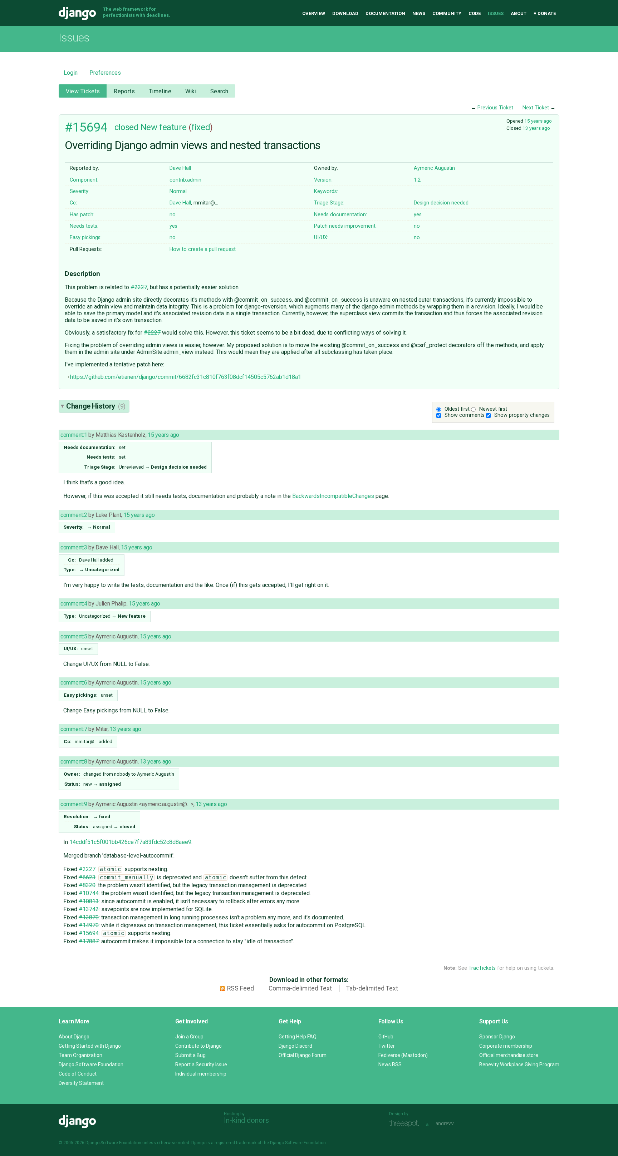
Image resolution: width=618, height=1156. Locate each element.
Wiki (191, 91)
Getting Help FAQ (298, 1036)
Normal (178, 191)
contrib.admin (185, 180)
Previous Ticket (495, 108)
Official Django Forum (303, 1055)
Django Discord (295, 1046)
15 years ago (538, 121)
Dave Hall (180, 168)
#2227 (139, 287)
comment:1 (73, 434)
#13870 (89, 917)
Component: (84, 180)
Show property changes (522, 415)
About (518, 13)
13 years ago (536, 128)
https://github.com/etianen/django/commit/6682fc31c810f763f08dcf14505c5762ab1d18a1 (185, 377)
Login (71, 72)
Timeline (160, 91)
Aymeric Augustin (434, 168)
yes (418, 215)
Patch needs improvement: (345, 226)
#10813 (89, 901)
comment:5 (73, 636)
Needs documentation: (340, 215)
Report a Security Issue (201, 1064)
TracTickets (482, 968)
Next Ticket (536, 108)
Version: (323, 180)
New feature (163, 127)
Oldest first (457, 409)
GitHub (385, 1036)
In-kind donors (246, 1120)
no (173, 215)
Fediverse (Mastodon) (403, 1055)
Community (446, 13)
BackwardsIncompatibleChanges (333, 496)
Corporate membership (505, 1046)
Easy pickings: (86, 237)
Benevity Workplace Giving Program (519, 1064)
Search (219, 91)
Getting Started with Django (90, 1046)
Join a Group (189, 1036)
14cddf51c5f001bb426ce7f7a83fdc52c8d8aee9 (130, 842)
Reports (124, 91)
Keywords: (326, 191)
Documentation (385, 13)
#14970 (89, 925)
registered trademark (235, 1142)
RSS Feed (240, 988)
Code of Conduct (78, 1074)
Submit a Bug (190, 1055)
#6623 (87, 877)
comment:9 (73, 804)
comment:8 (73, 761)
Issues (496, 13)
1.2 (417, 180)
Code (475, 13)
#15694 (86, 127)
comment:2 (73, 515)
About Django (74, 1036)
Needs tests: (84, 226)
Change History (96, 406)
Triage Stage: (329, 203)
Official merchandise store (508, 1055)
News (418, 13)
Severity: (79, 191)
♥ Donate (545, 13)
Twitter (386, 1046)
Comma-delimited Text (300, 988)
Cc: (73, 203)
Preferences (105, 72)
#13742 (89, 909)
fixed (200, 127)
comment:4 (73, 603)
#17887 (89, 941)
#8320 (87, 885)
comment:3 (73, 547)
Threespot (406, 1124)
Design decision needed (441, 203)
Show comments (465, 415)
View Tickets (83, 91)
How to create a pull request (203, 249)
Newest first (493, 409)
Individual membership (200, 1074)
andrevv (453, 1124)
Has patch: (82, 215)
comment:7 (73, 729)
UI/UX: (321, 237)
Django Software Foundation (91, 1064)
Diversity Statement (81, 1083)
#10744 (89, 893)
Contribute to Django (198, 1046)
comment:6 (73, 682)
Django (77, 13)
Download (345, 13)
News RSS (390, 1064)
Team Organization (80, 1055)
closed (126, 127)
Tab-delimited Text (372, 988)
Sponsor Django (497, 1036)
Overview (313, 13)
